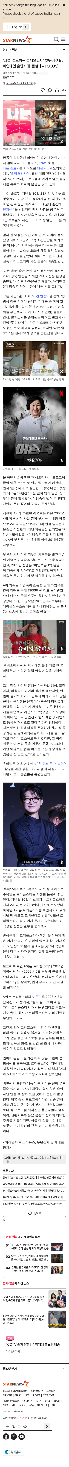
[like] (43, 90)
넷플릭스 (43, 168)
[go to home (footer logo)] (16, 1383)
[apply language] (26, 27)
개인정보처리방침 (20, 1391)
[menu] (63, 39)
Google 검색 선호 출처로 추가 (19, 83)
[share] (57, 90)
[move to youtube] (21, 1436)
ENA (42, 163)
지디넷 (5, 1405)
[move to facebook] (6, 1436)
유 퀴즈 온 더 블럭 (51, 763)
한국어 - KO (19, 1426)
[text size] (64, 90)
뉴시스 (47, 1401)
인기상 (7, 209)
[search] (56, 39)
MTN (39, 1401)
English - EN (20, 26)
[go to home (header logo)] (17, 39)
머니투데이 (28, 1401)
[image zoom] (61, 141)
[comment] (50, 90)
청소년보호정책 (37, 1391)
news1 (57, 1401)
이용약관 (18, 1395)
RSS (27, 1395)
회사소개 (6, 1391)
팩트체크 (36, 1395)
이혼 (35, 997)
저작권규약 (7, 1395)
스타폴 (53, 1405)
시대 (13, 1405)
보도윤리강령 (48, 1395)
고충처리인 (51, 1391)
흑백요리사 (19, 173)
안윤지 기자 (9, 77)
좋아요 (37, 1213)
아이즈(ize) (42, 1405)
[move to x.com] (14, 1436)
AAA (31, 1405)
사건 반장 (39, 296)
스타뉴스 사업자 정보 (11, 1411)
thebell (22, 1405)
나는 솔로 (9, 168)
